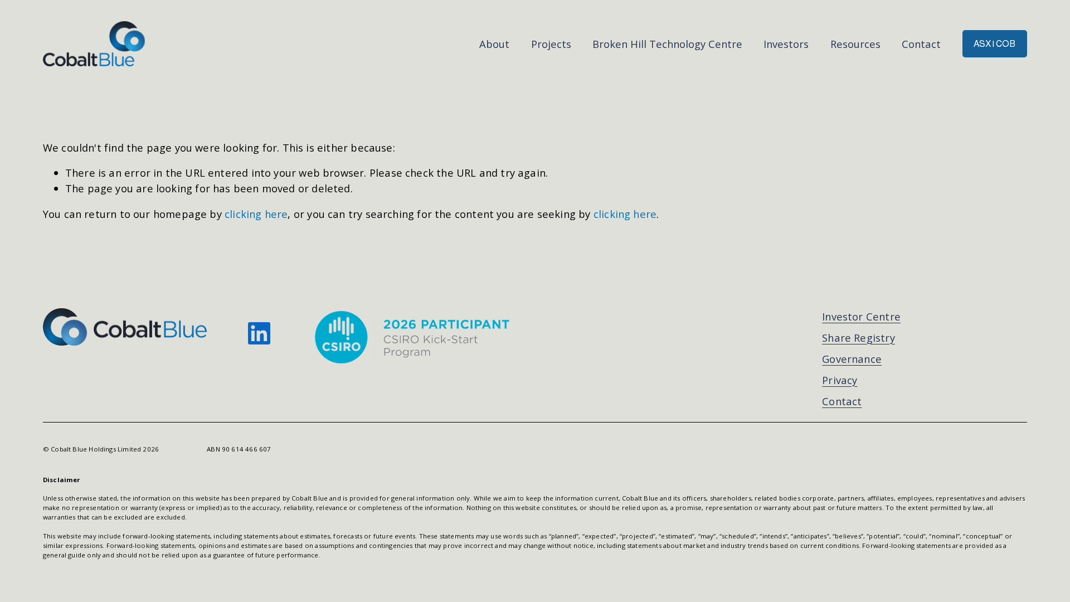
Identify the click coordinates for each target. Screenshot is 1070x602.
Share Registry (858, 337)
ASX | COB (994, 43)
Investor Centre (861, 316)
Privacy (839, 380)
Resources (855, 44)
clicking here (256, 214)
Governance (852, 359)
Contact (921, 44)
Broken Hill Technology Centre (667, 44)
